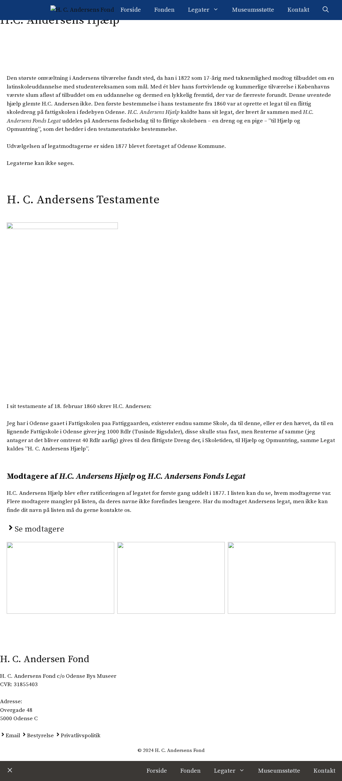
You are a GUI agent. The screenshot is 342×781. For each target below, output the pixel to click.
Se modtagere (39, 529)
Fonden (164, 10)
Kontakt (298, 10)
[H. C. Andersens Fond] (82, 9)
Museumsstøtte (253, 10)
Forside (131, 10)
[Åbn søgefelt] (325, 10)
